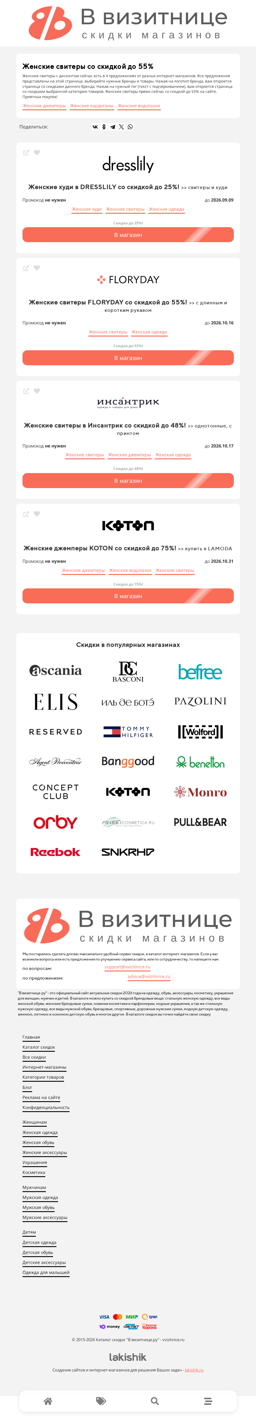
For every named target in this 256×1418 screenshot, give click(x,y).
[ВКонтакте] (95, 127)
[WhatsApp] (130, 127)
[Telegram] (112, 127)
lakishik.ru (194, 1370)
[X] (121, 127)
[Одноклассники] (104, 127)
